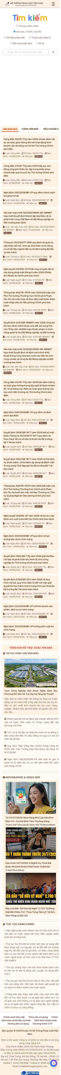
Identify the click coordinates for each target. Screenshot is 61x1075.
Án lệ (41, 43)
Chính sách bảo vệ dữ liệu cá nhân (29, 1019)
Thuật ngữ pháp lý (41, 37)
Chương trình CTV (42, 1023)
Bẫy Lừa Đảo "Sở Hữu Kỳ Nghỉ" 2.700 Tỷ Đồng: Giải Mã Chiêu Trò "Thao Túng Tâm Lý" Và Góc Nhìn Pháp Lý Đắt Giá (30, 912)
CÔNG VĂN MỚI (30, 129)
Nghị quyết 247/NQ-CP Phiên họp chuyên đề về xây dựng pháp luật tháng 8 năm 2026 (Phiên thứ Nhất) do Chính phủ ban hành (29, 272)
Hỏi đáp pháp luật (15, 37)
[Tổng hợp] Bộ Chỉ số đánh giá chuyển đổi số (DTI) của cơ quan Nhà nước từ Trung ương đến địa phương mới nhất (31, 722)
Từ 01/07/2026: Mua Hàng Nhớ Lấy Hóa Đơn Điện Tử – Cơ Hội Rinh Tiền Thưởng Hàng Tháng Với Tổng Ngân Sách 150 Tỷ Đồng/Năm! (30, 821)
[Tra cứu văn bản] (30, 18)
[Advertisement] (30, 88)
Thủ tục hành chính (28, 26)
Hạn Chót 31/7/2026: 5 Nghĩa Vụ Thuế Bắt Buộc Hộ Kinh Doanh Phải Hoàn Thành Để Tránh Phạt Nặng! (28, 867)
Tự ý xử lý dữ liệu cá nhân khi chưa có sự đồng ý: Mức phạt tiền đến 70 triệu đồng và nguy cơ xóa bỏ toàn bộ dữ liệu (31, 735)
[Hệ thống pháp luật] (23, 3)
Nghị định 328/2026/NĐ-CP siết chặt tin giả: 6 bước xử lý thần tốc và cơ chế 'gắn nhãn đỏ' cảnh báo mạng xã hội (31, 762)
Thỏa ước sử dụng (38, 1017)
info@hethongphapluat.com (33, 1066)
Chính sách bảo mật (14, 1017)
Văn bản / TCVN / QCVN (28, 31)
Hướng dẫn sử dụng (18, 1023)
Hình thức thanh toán (45, 1020)
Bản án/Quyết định (22, 43)
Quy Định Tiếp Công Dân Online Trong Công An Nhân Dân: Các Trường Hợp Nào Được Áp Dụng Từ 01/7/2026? (31, 749)
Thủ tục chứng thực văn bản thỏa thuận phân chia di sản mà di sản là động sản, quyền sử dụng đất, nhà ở (31, 970)
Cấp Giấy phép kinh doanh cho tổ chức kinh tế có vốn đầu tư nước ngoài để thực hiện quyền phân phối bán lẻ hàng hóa (31, 933)
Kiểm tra (38, 156)
